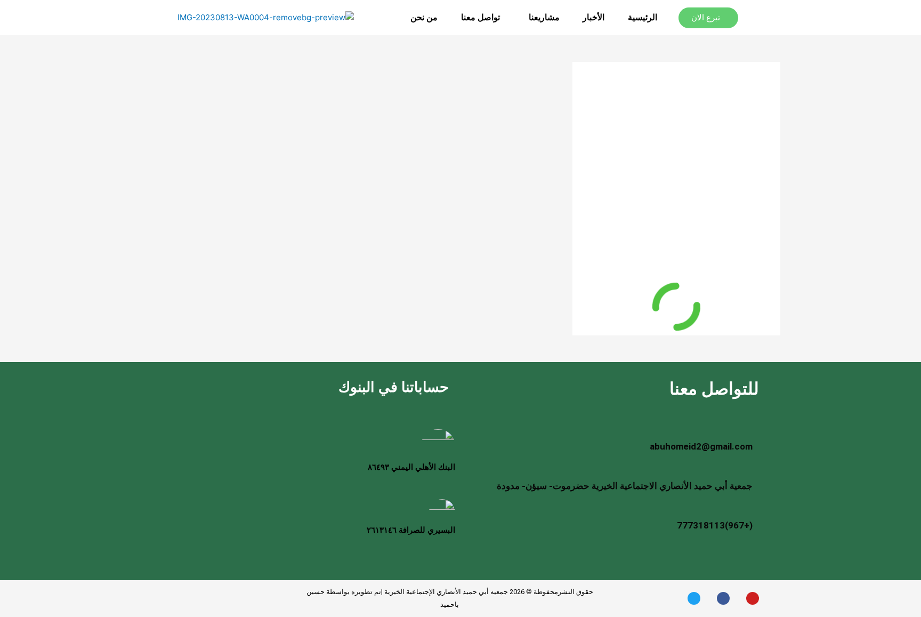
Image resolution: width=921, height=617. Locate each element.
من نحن (424, 17)
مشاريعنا (544, 17)
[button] (541, 17)
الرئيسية (642, 17)
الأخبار (593, 17)
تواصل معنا (480, 17)
